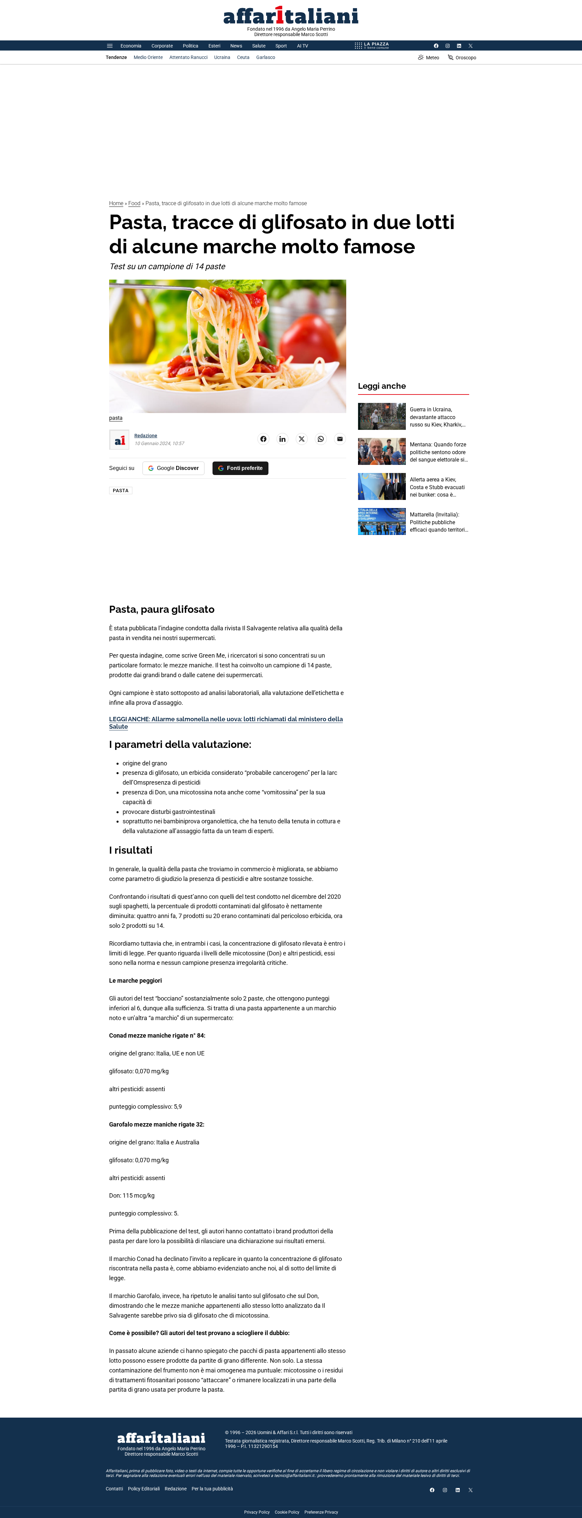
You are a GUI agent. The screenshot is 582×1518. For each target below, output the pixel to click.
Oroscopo (466, 57)
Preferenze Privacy (321, 1512)
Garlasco (265, 57)
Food (134, 203)
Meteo (432, 57)
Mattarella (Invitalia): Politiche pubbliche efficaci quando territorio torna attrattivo (439, 522)
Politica (190, 46)
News (236, 46)
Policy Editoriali (144, 1488)
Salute (258, 46)
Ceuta (243, 57)
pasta (121, 490)
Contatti (114, 1488)
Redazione (145, 435)
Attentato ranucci (188, 57)
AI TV (302, 46)
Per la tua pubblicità (212, 1488)
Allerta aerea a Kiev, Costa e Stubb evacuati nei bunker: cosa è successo (437, 487)
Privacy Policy (257, 1512)
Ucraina (222, 57)
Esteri (214, 46)
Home (116, 203)
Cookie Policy (287, 1512)
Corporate (162, 46)
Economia (131, 46)
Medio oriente (148, 57)
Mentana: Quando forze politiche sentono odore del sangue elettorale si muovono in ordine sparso (438, 452)
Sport (281, 46)
